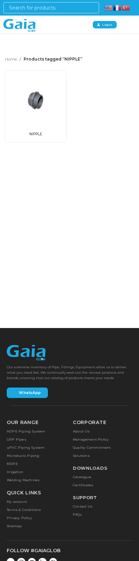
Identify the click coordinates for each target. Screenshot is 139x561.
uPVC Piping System (26, 447)
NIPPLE (35, 134)
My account (17, 501)
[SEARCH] (93, 8)
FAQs (77, 514)
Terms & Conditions (24, 510)
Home (11, 59)
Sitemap (14, 526)
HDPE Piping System (26, 431)
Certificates (83, 485)
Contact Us (82, 506)
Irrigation (15, 472)
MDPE (12, 464)
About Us (81, 431)
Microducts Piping (23, 455)
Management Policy (91, 439)
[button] (125, 24)
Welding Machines (23, 480)
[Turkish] (126, 7)
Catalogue (82, 477)
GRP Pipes (16, 439)
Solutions (81, 455)
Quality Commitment (92, 447)
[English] (108, 7)
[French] (117, 7)
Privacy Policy (19, 518)
